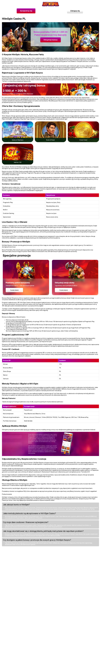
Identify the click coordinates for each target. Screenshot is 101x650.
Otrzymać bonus (50, 40)
